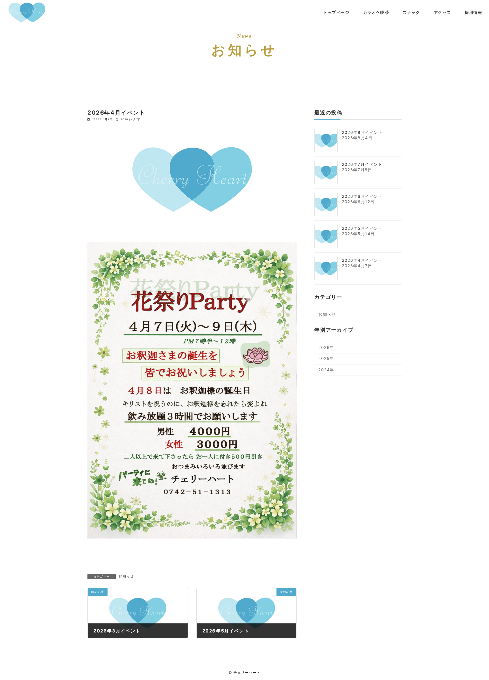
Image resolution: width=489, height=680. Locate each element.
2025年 (326, 358)
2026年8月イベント (362, 132)
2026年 (326, 347)
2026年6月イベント (362, 196)
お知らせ (126, 576)
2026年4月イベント (362, 260)
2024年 (326, 369)
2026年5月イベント (362, 228)
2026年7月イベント (362, 164)
